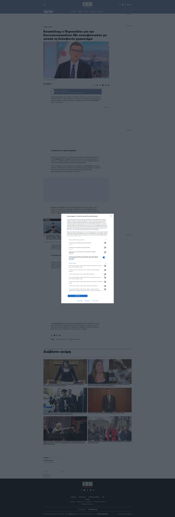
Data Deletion (80, 300)
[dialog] (87, 258)
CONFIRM (77, 295)
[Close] (111, 216)
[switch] (104, 243)
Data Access (87, 300)
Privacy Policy (95, 300)
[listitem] (87, 240)
